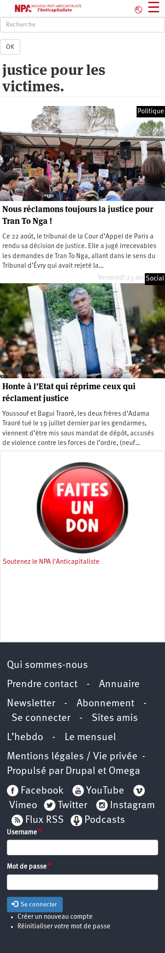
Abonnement (105, 704)
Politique (151, 111)
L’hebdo (25, 737)
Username (22, 832)
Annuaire (119, 684)
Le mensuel (90, 737)
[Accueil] (41, 8)
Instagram (132, 805)
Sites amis (115, 718)
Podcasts (104, 820)
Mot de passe (27, 866)
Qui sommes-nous (47, 665)
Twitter (72, 805)
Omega (124, 771)
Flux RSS (44, 820)
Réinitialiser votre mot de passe (63, 926)
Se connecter (40, 718)
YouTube (104, 791)
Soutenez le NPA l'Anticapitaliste (51, 562)
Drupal (80, 771)
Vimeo (23, 805)
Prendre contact (42, 684)
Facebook (40, 791)
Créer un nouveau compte (55, 917)
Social (155, 278)
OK (10, 47)
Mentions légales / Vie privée (72, 757)
